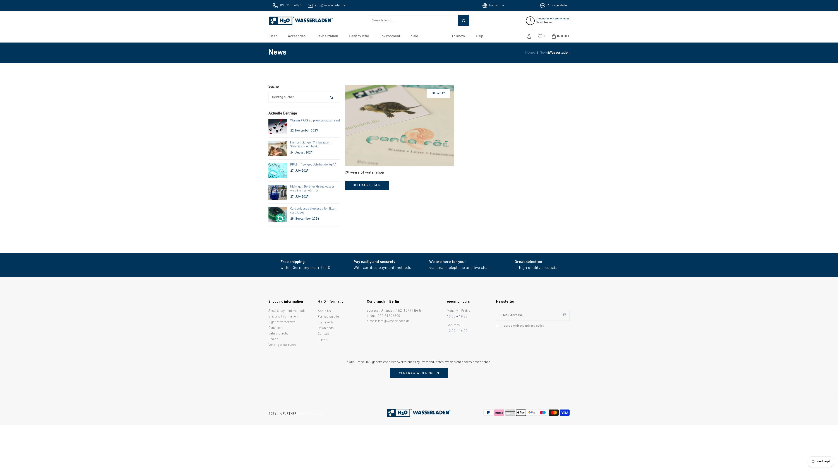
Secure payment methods (287, 311)
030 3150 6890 (290, 5)
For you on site (328, 317)
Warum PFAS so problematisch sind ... (315, 122)
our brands (325, 322)
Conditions (275, 328)
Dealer (273, 339)
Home (530, 53)
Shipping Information (283, 316)
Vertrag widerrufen (282, 345)
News (544, 53)
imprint (323, 339)
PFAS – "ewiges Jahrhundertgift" (313, 164)
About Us (324, 311)
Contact (323, 334)
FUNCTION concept (311, 414)
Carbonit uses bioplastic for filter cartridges (313, 210)
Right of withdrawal (282, 322)
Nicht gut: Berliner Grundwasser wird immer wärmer (312, 188)
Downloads (326, 328)
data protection (279, 333)
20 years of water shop (364, 173)
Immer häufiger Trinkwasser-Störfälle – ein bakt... (310, 144)
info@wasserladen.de (330, 5)
